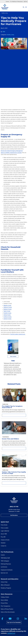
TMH (4, 31)
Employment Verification (7, 569)
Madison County (7, 309)
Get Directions (14, 515)
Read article (14, 403)
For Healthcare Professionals (16, 1)
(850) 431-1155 (14, 506)
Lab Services (4, 567)
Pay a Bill (3, 536)
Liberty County (7, 314)
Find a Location (4, 528)
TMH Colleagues (5, 561)
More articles (13, 356)
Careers (7, 1)
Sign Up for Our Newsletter (14, 622)
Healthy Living (10, 34)
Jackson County (7, 318)
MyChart (25, 1)
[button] (26, 7)
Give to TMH (4, 533)
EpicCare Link (4, 572)
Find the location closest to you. (17, 334)
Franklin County (7, 313)
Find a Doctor (4, 525)
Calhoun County (7, 316)
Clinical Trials (4, 582)
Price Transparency (5, 606)
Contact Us (3, 545)
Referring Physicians (6, 564)
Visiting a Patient (5, 597)
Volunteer (3, 542)
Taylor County (7, 311)
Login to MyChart (5, 530)
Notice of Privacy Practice (7, 609)
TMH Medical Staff (5, 558)
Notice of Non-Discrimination (8, 612)
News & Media (4, 600)
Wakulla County (7, 305)
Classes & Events (5, 539)
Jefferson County (8, 307)
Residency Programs (6, 588)
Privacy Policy (4, 603)
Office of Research (5, 585)
